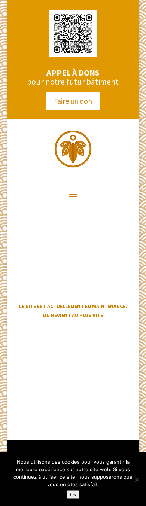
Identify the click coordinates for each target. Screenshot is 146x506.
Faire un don (73, 101)
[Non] (136, 479)
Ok (73, 494)
